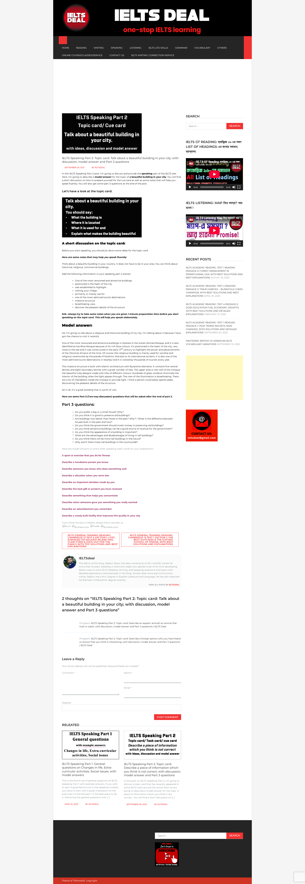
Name (128, 672)
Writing (99, 47)
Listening (136, 47)
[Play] (190, 187)
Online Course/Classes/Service (82, 55)
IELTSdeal (100, 167)
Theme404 (79, 880)
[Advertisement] (152, 83)
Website (66, 702)
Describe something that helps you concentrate (90, 495)
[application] (214, 174)
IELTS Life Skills (158, 47)
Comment (68, 672)
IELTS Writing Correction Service (152, 55)
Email (128, 687)
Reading (81, 47)
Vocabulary (202, 47)
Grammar (181, 47)
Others (222, 47)
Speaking (117, 47)
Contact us (116, 55)
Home (65, 47)
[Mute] (233, 187)
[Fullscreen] (239, 187)
